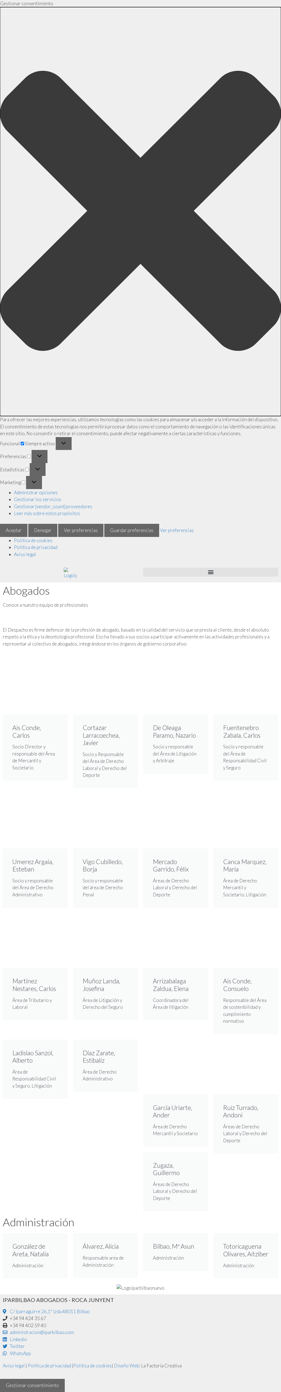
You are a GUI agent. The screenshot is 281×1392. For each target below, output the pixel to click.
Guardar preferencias (131, 530)
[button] (140, 211)
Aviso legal (25, 554)
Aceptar (14, 530)
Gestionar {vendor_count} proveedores (53, 506)
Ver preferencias (81, 530)
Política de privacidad (35, 547)
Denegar (43, 530)
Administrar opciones (36, 492)
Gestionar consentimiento (32, 1385)
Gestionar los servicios (37, 499)
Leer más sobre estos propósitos (47, 513)
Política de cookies (33, 540)
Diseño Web (126, 1365)
